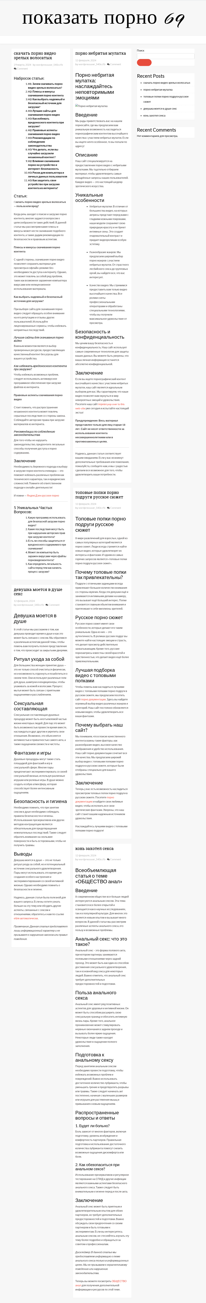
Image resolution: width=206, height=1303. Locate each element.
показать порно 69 (103, 18)
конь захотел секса (94, 848)
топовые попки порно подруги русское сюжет (99, 494)
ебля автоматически (26, 918)
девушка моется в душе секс (38, 591)
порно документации (93, 699)
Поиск (140, 50)
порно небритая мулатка (100, 53)
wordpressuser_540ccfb (49, 64)
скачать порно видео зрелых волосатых (35, 55)
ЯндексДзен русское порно (43, 495)
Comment (22, 68)
